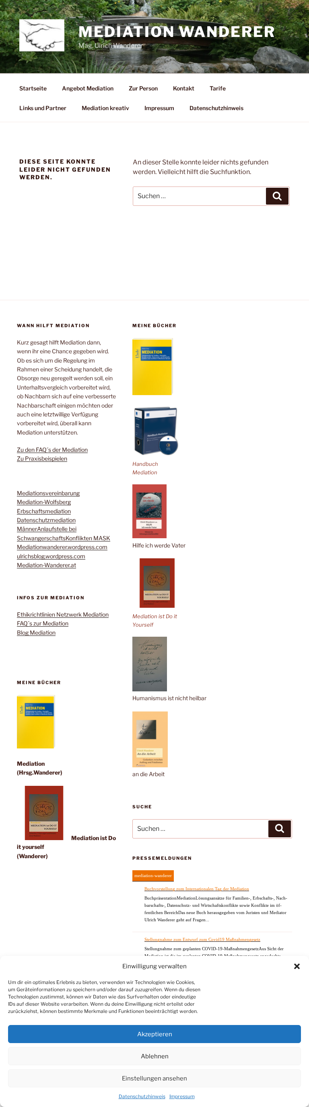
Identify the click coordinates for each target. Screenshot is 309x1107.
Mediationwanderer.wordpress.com (62, 546)
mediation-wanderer (153, 875)
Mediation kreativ (105, 108)
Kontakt (183, 88)
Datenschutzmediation (46, 520)
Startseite (33, 88)
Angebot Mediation (87, 88)
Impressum (182, 1096)
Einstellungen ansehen (154, 1078)
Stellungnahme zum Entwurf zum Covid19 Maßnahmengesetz (202, 939)
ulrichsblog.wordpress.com (51, 556)
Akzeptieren (154, 1034)
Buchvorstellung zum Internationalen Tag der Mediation (196, 888)
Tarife (218, 88)
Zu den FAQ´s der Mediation (52, 449)
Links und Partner (42, 108)
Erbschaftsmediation (44, 511)
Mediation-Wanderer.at (46, 565)
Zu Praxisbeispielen (42, 458)
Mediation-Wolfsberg (44, 501)
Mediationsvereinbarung (48, 493)
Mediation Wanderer (177, 32)
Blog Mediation (36, 632)
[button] (297, 966)
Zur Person (143, 88)
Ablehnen (155, 1056)
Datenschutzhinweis (142, 1096)
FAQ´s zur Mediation (42, 623)
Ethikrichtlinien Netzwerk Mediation (63, 614)
